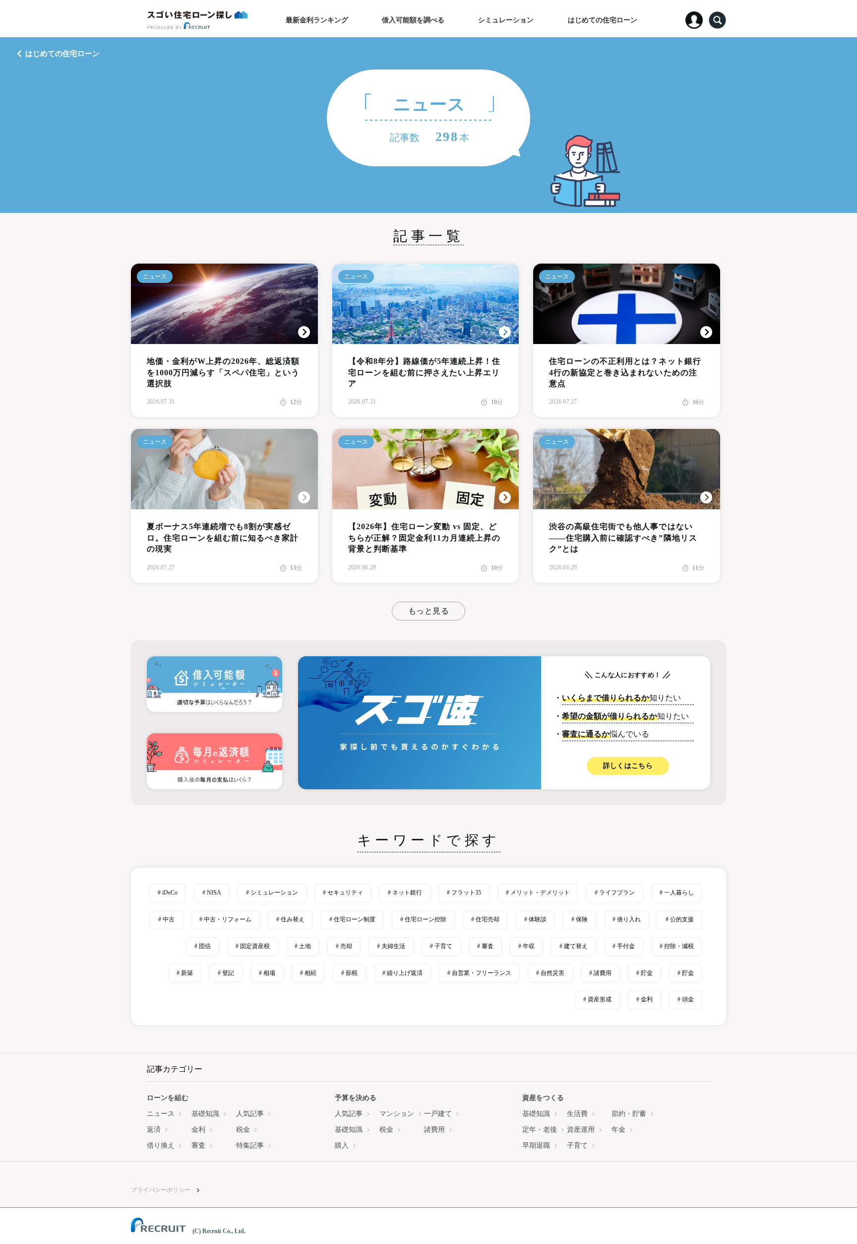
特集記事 (250, 1145)
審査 (198, 1145)
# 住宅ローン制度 (352, 919)
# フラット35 (464, 892)
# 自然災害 (550, 972)
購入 (342, 1145)
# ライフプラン (615, 892)
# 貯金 (644, 972)
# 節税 (349, 972)
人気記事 (250, 1113)
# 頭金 (685, 999)
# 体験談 (535, 919)
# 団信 (202, 946)
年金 (618, 1129)
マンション (396, 1113)
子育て (577, 1145)
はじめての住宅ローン (62, 54)
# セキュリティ (343, 892)
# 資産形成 (597, 999)
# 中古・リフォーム (225, 919)
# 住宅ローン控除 (423, 919)
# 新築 (185, 972)
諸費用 (434, 1129)
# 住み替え (290, 919)
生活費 (577, 1113)
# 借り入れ (626, 919)
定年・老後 (539, 1129)
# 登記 (226, 972)
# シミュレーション (272, 892)
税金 (243, 1129)
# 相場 (267, 972)
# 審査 (485, 946)
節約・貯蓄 (629, 1113)
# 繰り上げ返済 (402, 972)
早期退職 (536, 1145)
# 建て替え (573, 946)
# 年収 (526, 946)
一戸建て (438, 1113)
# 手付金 (623, 946)
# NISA (211, 892)
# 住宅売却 (485, 919)
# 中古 (166, 919)
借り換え (161, 1145)
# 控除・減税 (677, 946)
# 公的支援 (680, 919)
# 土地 (303, 946)
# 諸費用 (600, 972)
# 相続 (308, 972)
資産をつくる (543, 1098)
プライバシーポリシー (160, 1189)
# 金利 (644, 999)
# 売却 (344, 946)
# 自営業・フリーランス (479, 972)
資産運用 (581, 1129)
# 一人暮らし (677, 892)
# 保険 (579, 919)
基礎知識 (205, 1113)
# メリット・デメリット (538, 892)
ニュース (155, 276)
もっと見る (428, 611)
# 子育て (441, 946)
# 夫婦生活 (391, 946)
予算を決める (355, 1098)
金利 (198, 1129)
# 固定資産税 (253, 946)
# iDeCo (168, 892)
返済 (154, 1129)
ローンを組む (167, 1098)
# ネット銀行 (405, 892)
